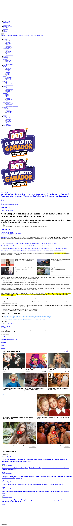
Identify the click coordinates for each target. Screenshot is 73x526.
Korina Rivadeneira (5, 237)
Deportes (5, 56)
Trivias (4, 115)
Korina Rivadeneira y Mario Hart (9, 339)
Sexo (7, 100)
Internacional (9, 47)
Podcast (5, 31)
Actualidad (5, 40)
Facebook (8, 68)
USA (4, 76)
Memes (8, 74)
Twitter (7, 70)
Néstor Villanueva (7, 24)
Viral (4, 66)
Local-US (8, 78)
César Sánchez (6, 22)
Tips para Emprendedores (12, 106)
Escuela (8, 94)
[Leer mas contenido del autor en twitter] (3, 327)
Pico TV (5, 30)
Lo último (5, 39)
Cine (7, 53)
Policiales (8, 43)
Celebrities (8, 121)
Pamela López (6, 25)
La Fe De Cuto (9, 85)
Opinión (5, 59)
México (8, 91)
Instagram (8, 69)
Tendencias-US (9, 77)
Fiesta (7, 82)
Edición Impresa (7, 125)
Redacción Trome (17, 233)
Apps (7, 113)
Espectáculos (6, 48)
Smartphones (9, 112)
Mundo (5, 86)
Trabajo (8, 98)
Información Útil (10, 104)
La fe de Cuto (6, 27)
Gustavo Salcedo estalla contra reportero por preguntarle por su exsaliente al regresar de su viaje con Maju (27, 317)
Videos (5, 116)
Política (8, 42)
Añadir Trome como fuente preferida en (9, 204)
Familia (5, 93)
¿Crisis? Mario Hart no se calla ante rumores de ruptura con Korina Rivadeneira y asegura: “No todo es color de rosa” (27, 245)
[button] (16, 189)
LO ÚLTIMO (6, 21)
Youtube (8, 72)
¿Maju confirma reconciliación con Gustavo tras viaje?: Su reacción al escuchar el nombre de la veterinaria (27, 316)
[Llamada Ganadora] (18, 157)
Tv (7, 50)
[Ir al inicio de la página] (4, 524)
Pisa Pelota (5, 29)
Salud (7, 95)
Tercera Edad (9, 99)
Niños (7, 96)
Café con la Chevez (7, 26)
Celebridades (9, 51)
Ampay (8, 62)
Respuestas (5, 65)
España (8, 87)
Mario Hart (3, 342)
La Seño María (9, 64)
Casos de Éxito (9, 103)
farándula (3, 348)
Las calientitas (9, 83)
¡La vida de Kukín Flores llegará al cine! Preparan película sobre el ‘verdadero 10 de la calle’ (24, 319)
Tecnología (5, 108)
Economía (8, 46)
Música (8, 52)
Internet (8, 110)
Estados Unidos (9, 89)
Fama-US (8, 79)
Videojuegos (9, 111)
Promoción (5, 107)
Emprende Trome (7, 102)
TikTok (8, 73)
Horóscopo (5, 57)
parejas (2, 345)
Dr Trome (8, 122)
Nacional (8, 44)
